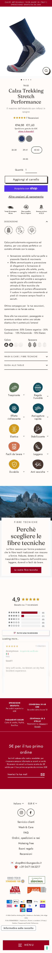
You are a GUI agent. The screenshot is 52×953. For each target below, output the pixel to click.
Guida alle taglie (14, 365)
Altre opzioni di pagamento (26, 197)
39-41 (25, 149)
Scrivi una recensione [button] (27, 633)
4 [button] (28, 80)
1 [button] (21, 80)
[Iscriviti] (42, 774)
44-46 (25, 158)
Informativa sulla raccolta (18, 928)
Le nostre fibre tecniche (26, 569)
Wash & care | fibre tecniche (20, 356)
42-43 (36, 149)
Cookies (14, 923)
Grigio (29, 139)
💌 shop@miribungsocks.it (26, 863)
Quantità (19, 169)
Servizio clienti (26, 822)
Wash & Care (25, 827)
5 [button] (31, 80)
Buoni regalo (26, 848)
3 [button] (26, 80)
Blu (21, 139)
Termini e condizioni (34, 920)
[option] (26, 41)
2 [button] (24, 80)
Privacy (44, 920)
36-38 (14, 149)
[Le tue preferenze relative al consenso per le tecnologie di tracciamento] (47, 948)
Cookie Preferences (32, 923)
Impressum (23, 920)
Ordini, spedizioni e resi (26, 838)
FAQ (26, 832)
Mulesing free (26, 843)
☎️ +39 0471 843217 (27, 867)
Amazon (42, 724)
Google (37, 726)
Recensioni (26, 854)
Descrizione (11, 221)
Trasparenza (21, 923)
